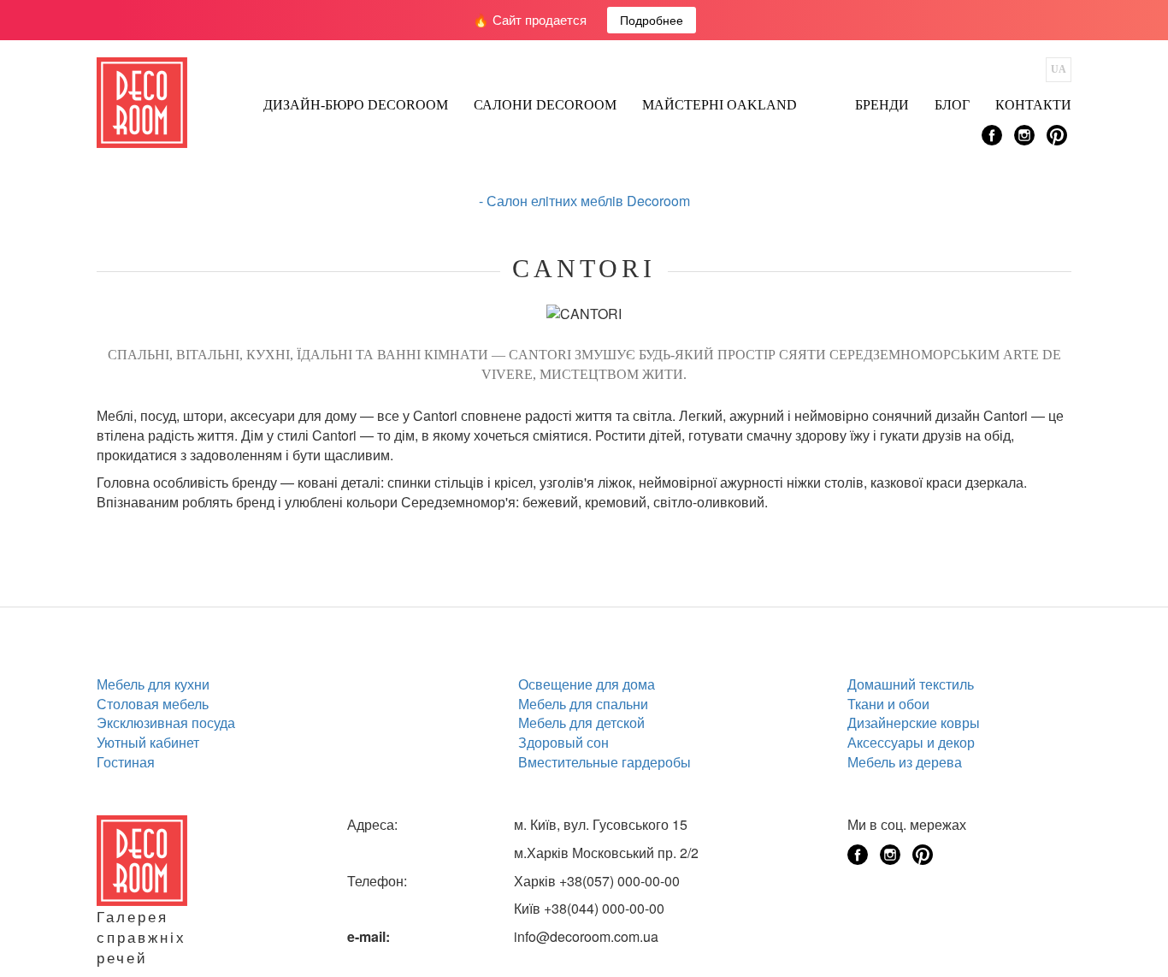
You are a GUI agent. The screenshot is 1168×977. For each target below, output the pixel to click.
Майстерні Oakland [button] (719, 105)
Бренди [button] (882, 105)
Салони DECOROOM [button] (545, 105)
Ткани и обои (888, 704)
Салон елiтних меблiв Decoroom (588, 200)
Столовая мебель (153, 704)
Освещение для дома (586, 684)
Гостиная (126, 762)
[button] (826, 100)
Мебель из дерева (904, 762)
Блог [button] (952, 105)
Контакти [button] (1033, 105)
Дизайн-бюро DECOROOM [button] (355, 105)
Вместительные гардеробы (604, 762)
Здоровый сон (563, 742)
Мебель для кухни (153, 684)
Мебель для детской (581, 722)
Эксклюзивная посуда (166, 722)
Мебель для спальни (583, 704)
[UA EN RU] (1058, 69)
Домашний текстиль (910, 684)
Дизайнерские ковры (913, 722)
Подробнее (651, 19)
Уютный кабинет (148, 742)
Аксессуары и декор (911, 742)
